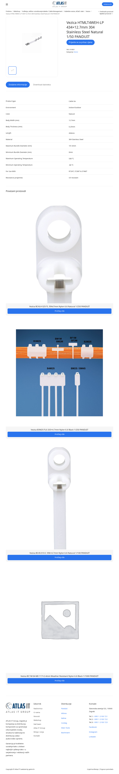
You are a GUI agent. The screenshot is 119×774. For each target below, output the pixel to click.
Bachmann (65, 732)
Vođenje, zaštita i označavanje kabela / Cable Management (42, 11)
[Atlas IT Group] (60, 4)
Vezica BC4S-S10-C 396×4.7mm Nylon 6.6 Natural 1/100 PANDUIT (60, 553)
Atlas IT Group (39, 728)
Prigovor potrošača (106, 769)
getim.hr (32, 769)
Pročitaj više (59, 311)
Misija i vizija (39, 732)
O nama (37, 712)
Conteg (64, 723)
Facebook (93, 727)
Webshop (16, 11)
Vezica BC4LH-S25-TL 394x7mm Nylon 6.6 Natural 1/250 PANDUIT (59, 306)
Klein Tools (65, 728)
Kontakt (37, 736)
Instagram (93, 732)
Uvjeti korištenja (92, 769)
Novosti (37, 716)
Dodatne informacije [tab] (18, 84)
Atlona (63, 713)
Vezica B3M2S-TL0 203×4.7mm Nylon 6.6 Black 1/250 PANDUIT (59, 429)
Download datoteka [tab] (42, 84)
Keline (63, 718)
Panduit (64, 708)
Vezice (88, 11)
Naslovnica (38, 708)
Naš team (37, 724)
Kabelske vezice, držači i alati (74, 11)
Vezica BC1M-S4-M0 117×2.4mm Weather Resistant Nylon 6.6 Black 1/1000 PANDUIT (59, 676)
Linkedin (92, 736)
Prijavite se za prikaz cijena (80, 42)
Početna (9, 11)
